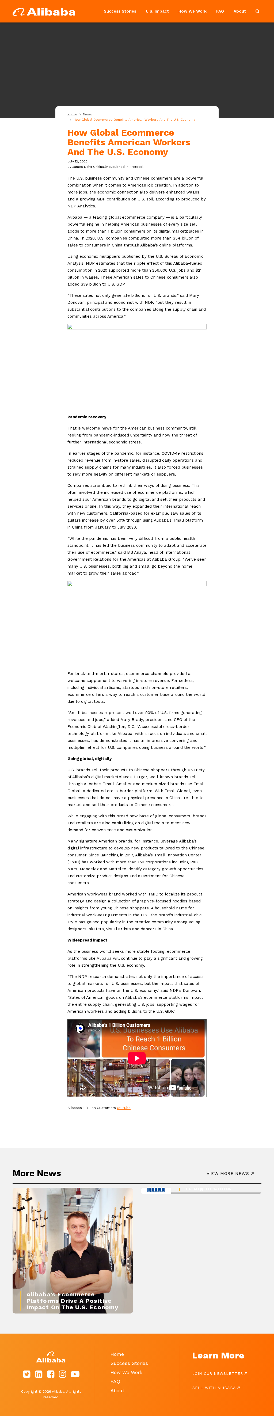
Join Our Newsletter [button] (217, 1373)
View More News (228, 1173)
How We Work (192, 11)
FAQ (220, 11)
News (87, 114)
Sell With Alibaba (214, 1387)
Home (72, 114)
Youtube (124, 1108)
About (240, 11)
